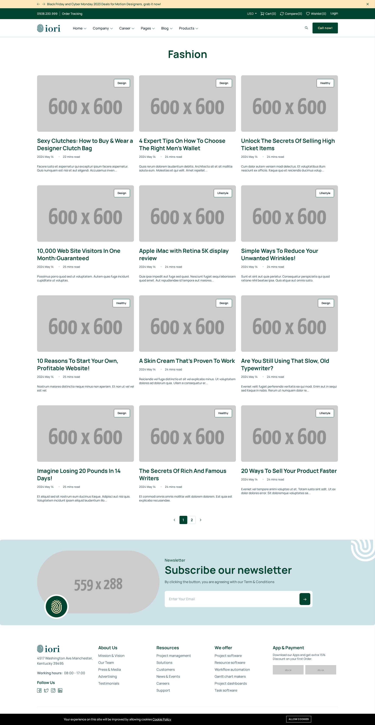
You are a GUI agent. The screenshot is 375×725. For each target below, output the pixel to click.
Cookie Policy (162, 719)
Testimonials (108, 683)
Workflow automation (232, 669)
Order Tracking (72, 14)
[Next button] (38, 4)
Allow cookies (299, 719)
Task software (226, 690)
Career (124, 28)
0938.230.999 (47, 14)
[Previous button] (43, 4)
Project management (173, 655)
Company (101, 28)
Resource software (230, 662)
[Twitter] (46, 690)
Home (77, 28)
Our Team (106, 662)
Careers (162, 683)
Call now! (325, 28)
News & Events (168, 676)
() (270, 14)
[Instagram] (53, 690)
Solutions (164, 662)
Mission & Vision (111, 655)
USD (250, 14)
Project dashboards (231, 683)
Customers (165, 669)
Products (186, 28)
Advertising (107, 676)
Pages (146, 28)
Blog (165, 28)
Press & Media (109, 669)
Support (163, 690)
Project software (228, 655)
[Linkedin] (60, 690)
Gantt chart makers (230, 676)
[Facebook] (39, 690)
